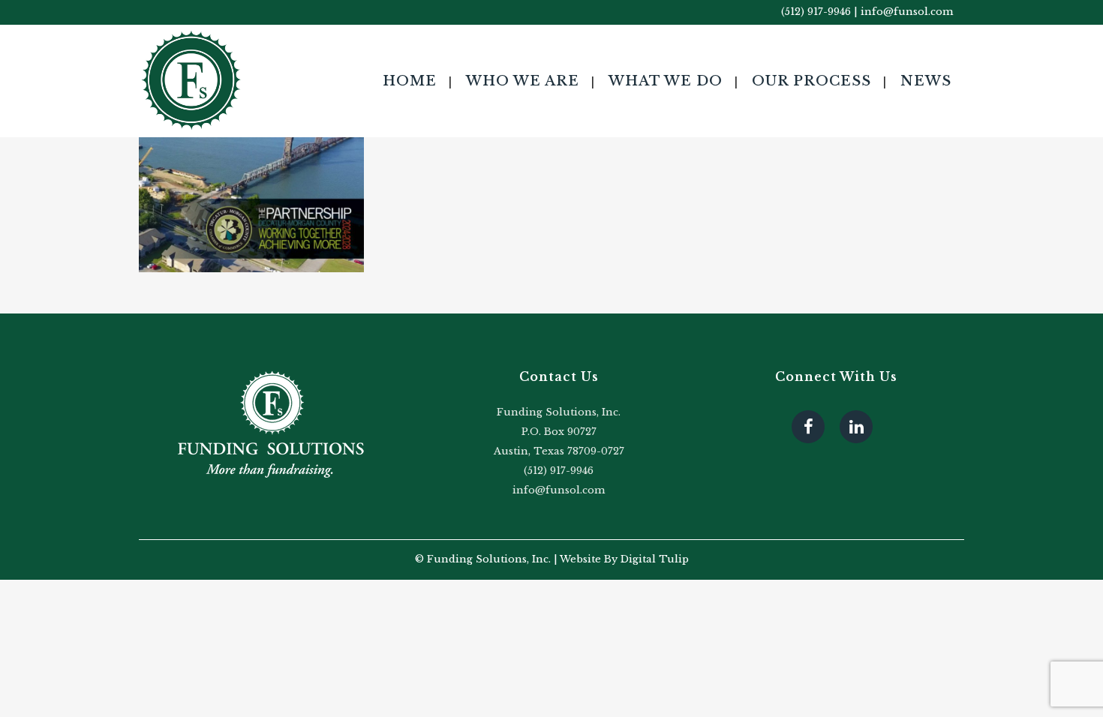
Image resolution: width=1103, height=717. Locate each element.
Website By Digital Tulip (624, 559)
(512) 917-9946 (816, 11)
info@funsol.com (907, 11)
